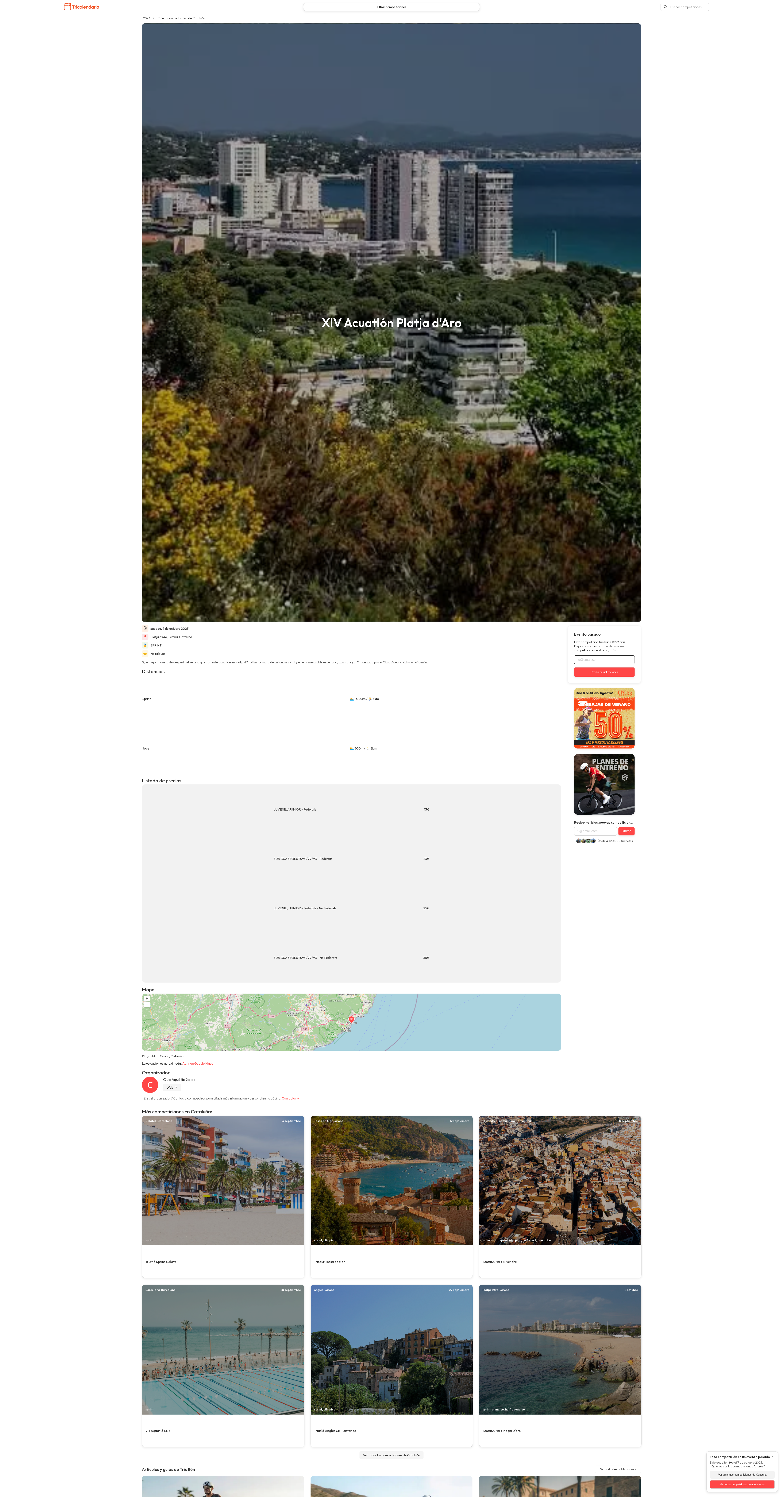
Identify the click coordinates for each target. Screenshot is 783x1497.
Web (170, 1087)
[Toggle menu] (715, 7)
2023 (146, 18)
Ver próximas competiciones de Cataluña (742, 1474)
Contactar (289, 1098)
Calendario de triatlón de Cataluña (181, 18)
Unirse (626, 831)
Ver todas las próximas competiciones (742, 1484)
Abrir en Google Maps (197, 1063)
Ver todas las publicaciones (618, 1469)
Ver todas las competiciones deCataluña (391, 1455)
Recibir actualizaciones (604, 672)
